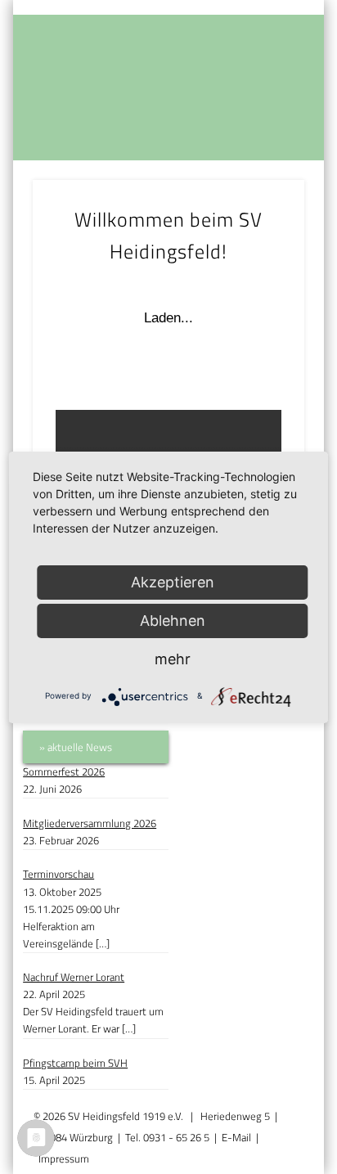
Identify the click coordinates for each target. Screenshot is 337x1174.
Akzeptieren (172, 582)
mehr (173, 659)
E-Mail (236, 1137)
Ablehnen (172, 620)
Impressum (63, 1158)
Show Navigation (264, 140)
